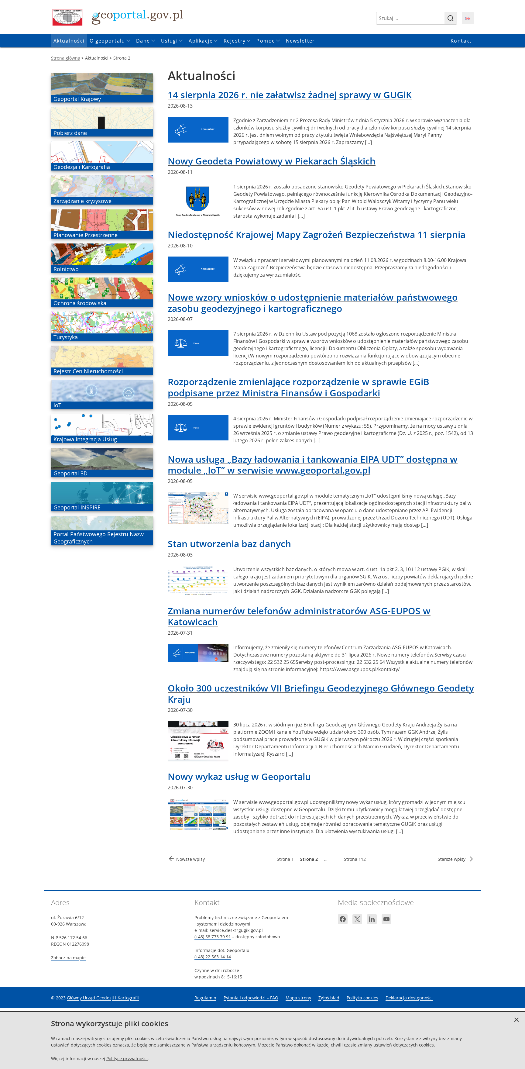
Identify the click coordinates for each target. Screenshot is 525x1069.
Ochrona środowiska (79, 303)
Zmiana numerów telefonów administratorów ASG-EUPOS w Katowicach (299, 616)
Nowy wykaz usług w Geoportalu (239, 776)
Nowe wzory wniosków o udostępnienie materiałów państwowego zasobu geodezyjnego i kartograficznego (313, 302)
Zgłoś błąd (328, 998)
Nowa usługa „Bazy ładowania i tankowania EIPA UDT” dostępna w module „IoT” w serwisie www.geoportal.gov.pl (313, 464)
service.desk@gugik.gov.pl (236, 930)
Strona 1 (285, 859)
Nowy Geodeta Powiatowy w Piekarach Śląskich (272, 161)
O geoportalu (107, 40)
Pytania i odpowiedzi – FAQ (251, 998)
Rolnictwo (66, 269)
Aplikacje (201, 40)
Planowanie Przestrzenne (85, 235)
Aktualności (69, 40)
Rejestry (234, 40)
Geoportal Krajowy (77, 98)
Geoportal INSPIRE (77, 507)
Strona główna (65, 58)
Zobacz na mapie (68, 957)
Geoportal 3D (70, 473)
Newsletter (300, 40)
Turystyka (65, 337)
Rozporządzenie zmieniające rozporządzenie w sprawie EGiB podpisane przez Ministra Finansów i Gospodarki (298, 387)
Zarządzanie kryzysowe (82, 201)
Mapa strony (298, 998)
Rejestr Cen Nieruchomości (88, 371)
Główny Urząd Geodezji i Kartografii (103, 998)
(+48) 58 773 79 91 (212, 937)
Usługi (169, 40)
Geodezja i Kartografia (81, 167)
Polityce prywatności (127, 1058)
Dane (143, 40)
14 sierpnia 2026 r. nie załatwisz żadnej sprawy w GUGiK (290, 94)
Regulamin (205, 998)
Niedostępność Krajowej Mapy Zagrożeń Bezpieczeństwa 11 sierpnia (316, 234)
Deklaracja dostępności (409, 998)
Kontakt (461, 40)
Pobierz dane (70, 132)
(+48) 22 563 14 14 (212, 957)
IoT (62, 405)
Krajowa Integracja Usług (85, 439)
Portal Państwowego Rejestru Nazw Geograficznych (98, 537)
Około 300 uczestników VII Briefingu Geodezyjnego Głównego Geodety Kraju (321, 693)
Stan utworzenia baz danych (229, 543)
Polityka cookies (362, 998)
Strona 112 (355, 859)
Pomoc (265, 40)
